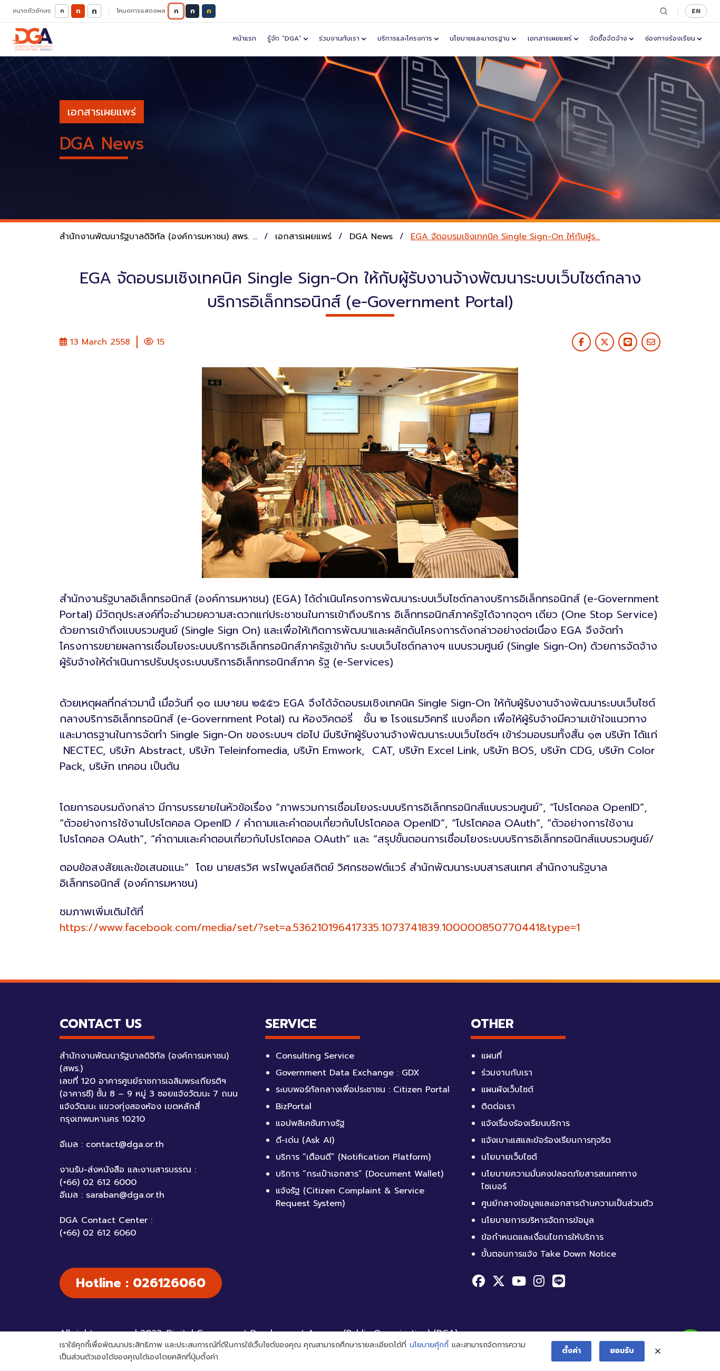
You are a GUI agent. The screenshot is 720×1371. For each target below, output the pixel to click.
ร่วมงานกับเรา (339, 38)
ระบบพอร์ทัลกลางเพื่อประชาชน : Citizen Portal (363, 1089)
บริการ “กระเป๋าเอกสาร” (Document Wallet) (359, 1174)
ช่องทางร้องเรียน (670, 38)
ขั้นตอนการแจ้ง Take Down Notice (548, 1254)
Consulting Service (315, 1056)
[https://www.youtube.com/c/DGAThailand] (519, 1281)
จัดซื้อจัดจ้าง (608, 38)
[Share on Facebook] (581, 341)
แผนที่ (491, 1056)
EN (696, 11)
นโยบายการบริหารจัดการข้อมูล (537, 1220)
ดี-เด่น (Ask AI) (305, 1140)
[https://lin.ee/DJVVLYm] (559, 1281)
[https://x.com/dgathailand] (499, 1281)
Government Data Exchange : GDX (348, 1072)
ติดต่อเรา (498, 1106)
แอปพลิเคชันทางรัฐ (310, 1123)
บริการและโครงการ (404, 38)
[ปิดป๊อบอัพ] (657, 1351)
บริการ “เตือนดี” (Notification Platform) (353, 1157)
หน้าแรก (244, 38)
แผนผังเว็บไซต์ (507, 1089)
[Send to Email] (650, 341)
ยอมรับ (622, 1350)
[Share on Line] (627, 341)
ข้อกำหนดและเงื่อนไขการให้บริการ (542, 1237)
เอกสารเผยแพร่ (550, 38)
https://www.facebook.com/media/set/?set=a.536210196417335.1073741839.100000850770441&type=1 (320, 927)
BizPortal (294, 1106)
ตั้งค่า (571, 1350)
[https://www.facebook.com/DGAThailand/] (479, 1281)
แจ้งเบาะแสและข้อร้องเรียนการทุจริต (546, 1140)
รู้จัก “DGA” (284, 38)
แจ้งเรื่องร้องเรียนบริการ (525, 1123)
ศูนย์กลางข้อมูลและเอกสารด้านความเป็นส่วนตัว (567, 1203)
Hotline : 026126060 (141, 1283)
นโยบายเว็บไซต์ (509, 1157)
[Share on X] (604, 341)
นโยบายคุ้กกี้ (429, 1344)
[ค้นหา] (664, 11)
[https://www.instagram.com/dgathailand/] (539, 1281)
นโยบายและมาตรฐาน (480, 38)
